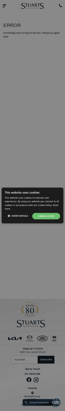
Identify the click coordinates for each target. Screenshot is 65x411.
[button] (18, 215)
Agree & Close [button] (46, 216)
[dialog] (32, 205)
